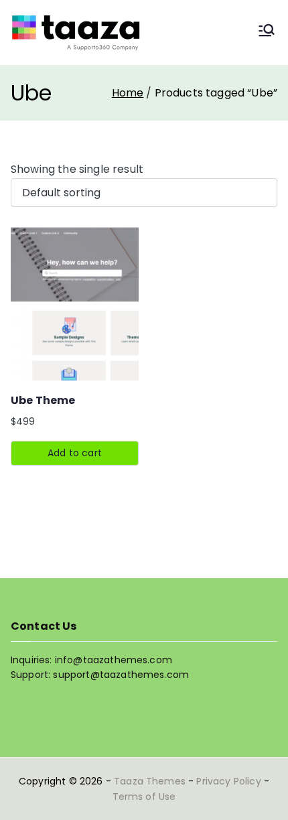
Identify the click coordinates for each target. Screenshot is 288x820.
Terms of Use (144, 796)
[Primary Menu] (266, 32)
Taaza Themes (150, 781)
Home (128, 92)
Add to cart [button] (75, 453)
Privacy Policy (228, 781)
